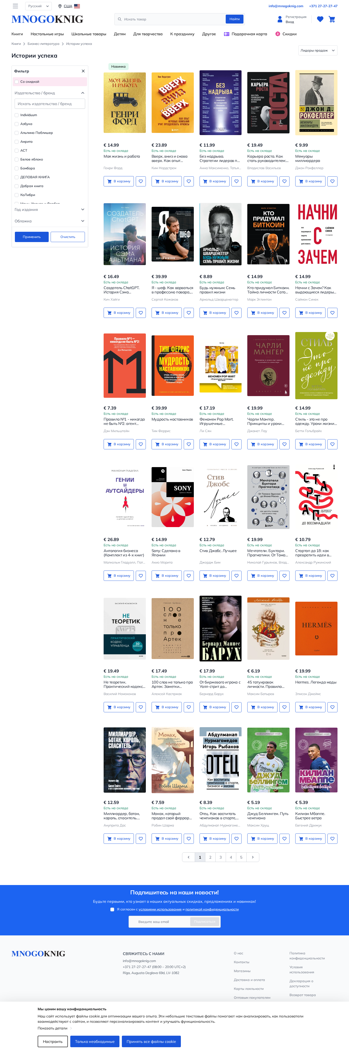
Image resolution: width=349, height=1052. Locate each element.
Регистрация (296, 17)
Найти (235, 19)
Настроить (53, 1041)
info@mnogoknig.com (286, 6)
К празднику (182, 33)
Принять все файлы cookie (151, 1041)
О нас (238, 953)
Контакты (241, 962)
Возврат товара (303, 995)
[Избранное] (320, 19)
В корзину (122, 181)
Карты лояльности (249, 989)
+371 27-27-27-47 (323, 6)
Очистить (67, 237)
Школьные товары (88, 33)
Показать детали (52, 1028)
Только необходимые (95, 1041)
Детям (120, 33)
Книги (17, 33)
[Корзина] (331, 19)
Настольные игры (47, 33)
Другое (209, 33)
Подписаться (204, 921)
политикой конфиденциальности (212, 909)
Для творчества (148, 33)
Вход (290, 22)
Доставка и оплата (249, 980)
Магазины (242, 971)
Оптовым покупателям (252, 997)
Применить (32, 237)
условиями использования (160, 909)
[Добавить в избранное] (141, 181)
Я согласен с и (178, 909)
